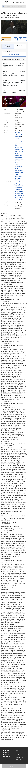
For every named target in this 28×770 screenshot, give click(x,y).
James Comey (18, 197)
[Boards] (10, 2)
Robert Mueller (19, 191)
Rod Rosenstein (19, 195)
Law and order (19, 172)
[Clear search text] (24, 6)
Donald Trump (19, 189)
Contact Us (6, 756)
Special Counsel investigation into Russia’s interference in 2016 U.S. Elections (19, 157)
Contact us (21, 99)
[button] (14, 26)
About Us (6, 752)
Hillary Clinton (19, 199)
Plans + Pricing (20, 2)
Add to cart (15, 766)
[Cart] (13, 2)
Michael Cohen (19, 193)
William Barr (18, 187)
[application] (14, 27)
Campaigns (18, 132)
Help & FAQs (7, 754)
